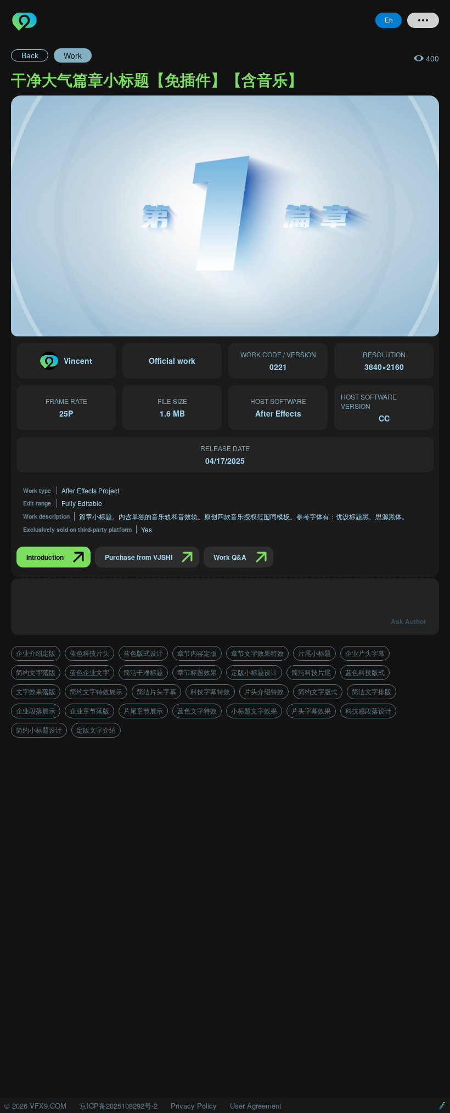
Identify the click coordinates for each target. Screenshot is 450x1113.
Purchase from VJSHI (138, 557)
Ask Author (408, 621)
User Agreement (256, 1105)
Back (29, 55)
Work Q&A (229, 557)
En (389, 20)
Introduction (45, 557)
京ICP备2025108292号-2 (119, 1105)
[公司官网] (442, 1105)
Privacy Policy (194, 1105)
